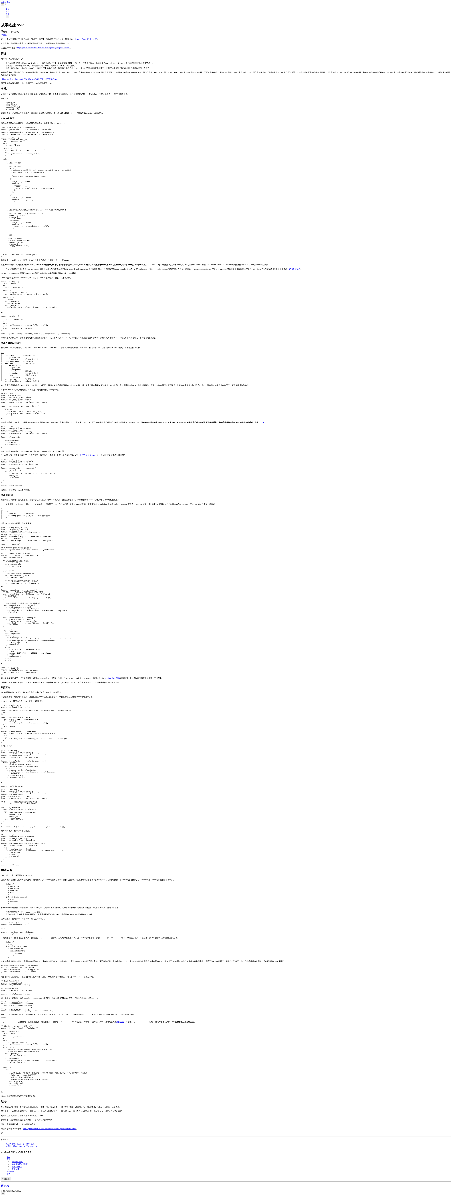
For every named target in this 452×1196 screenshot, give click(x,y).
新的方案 (120, 1022)
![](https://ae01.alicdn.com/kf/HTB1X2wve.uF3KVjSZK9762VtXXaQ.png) (29, 79)
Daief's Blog (5, 2)
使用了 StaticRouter (87, 455)
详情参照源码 (294, 269)
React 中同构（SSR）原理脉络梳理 (20, 1144)
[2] (263, 422)
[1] (260, 422)
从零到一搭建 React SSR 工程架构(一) (21, 1146)
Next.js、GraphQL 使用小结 (86, 39)
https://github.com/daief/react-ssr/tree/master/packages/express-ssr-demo (43, 48)
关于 (7, 14)
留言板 (5, 1185)
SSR (5, 35)
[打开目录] (3, 1193)
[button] (5, 5)
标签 (7, 11)
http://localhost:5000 (112, 678)
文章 (7, 9)
